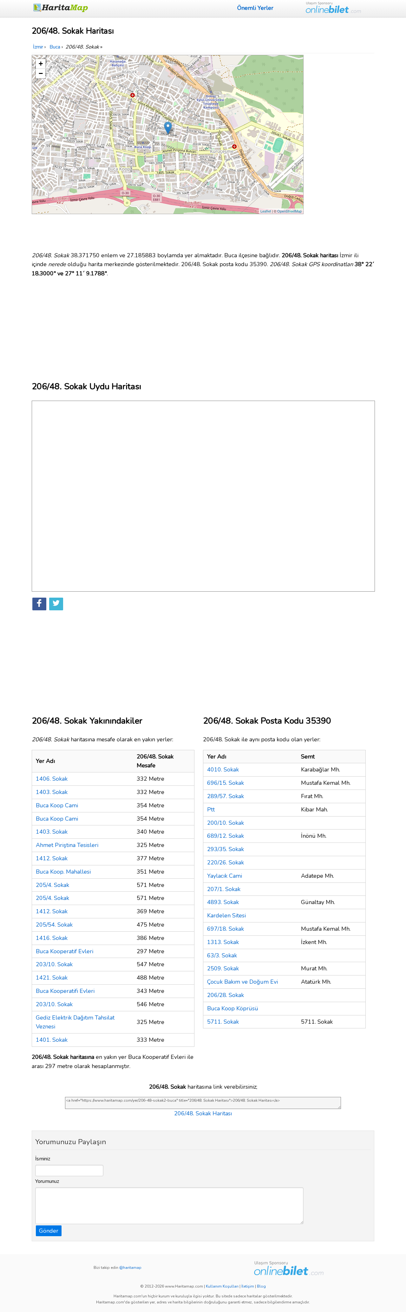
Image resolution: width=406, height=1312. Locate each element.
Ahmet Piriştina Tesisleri (67, 845)
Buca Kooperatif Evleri (64, 951)
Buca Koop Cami (57, 805)
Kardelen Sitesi (226, 915)
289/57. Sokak (225, 796)
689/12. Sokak (225, 836)
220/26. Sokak (225, 862)
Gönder (48, 1231)
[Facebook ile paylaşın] (39, 604)
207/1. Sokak (223, 889)
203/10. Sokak (54, 964)
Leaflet (265, 210)
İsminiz (42, 1158)
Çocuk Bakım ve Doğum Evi (242, 982)
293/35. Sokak (225, 849)
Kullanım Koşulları (222, 1286)
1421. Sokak (52, 977)
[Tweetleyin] (56, 604)
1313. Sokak (223, 942)
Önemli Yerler (255, 8)
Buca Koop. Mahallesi (63, 872)
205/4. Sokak (52, 885)
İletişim (247, 1286)
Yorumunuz (47, 1181)
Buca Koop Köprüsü (232, 1008)
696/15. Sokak (225, 783)
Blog (261, 1286)
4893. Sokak (223, 902)
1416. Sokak (52, 938)
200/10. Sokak (225, 823)
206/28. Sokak (225, 995)
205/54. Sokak (54, 924)
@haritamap (130, 1267)
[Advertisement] (340, 150)
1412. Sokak (52, 858)
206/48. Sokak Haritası (203, 1113)
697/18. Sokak (225, 929)
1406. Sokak (52, 779)
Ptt (211, 809)
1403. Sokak (52, 792)
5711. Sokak (223, 1022)
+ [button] (41, 64)
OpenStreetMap (289, 210)
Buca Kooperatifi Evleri (65, 991)
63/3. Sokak (222, 955)
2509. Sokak (223, 968)
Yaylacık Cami (224, 876)
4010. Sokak (223, 769)
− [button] (41, 73)
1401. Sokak (52, 1040)
